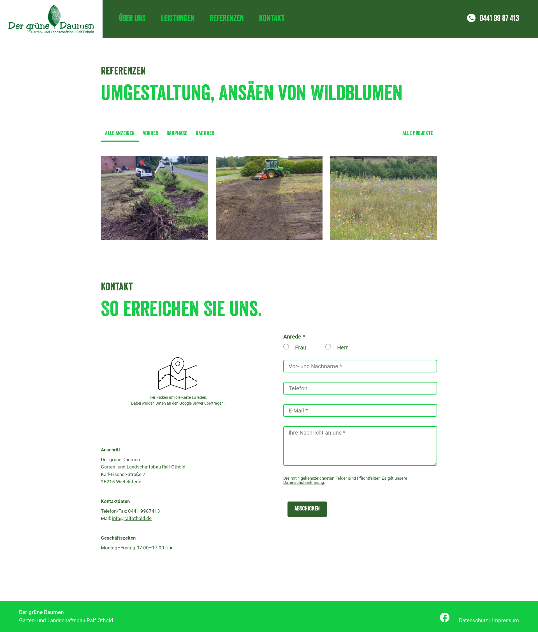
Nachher (205, 134)
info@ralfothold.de (132, 518)
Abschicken (307, 509)
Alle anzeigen (119, 134)
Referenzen (227, 19)
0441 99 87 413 (499, 19)
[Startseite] (51, 19)
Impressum (505, 620)
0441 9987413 (144, 511)
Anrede (292, 336)
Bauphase (176, 134)
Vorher (150, 134)
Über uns (132, 19)
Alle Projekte (417, 134)
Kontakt (272, 19)
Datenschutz (473, 620)
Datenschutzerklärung (303, 482)
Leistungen (177, 19)
